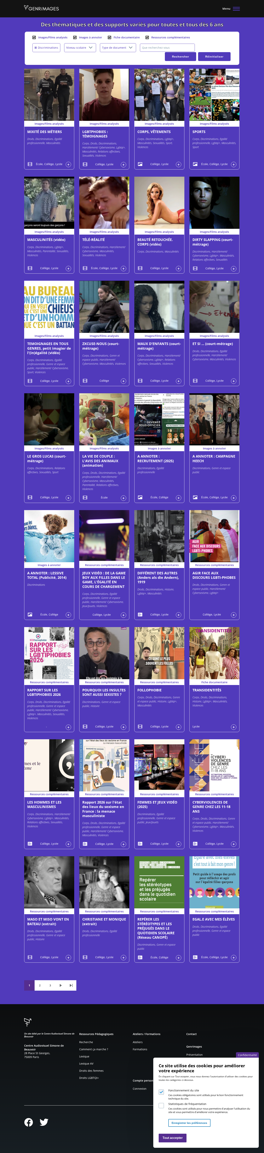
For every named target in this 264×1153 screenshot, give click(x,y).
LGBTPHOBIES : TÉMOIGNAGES (95, 133)
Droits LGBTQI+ (89, 1078)
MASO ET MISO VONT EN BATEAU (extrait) (48, 921)
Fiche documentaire (127, 37)
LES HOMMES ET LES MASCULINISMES (44, 804)
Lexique (84, 1056)
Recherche (86, 1042)
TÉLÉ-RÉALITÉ (93, 239)
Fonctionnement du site (183, 1090)
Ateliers (138, 1042)
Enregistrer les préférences (189, 1122)
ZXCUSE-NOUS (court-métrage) (100, 345)
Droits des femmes (91, 1070)
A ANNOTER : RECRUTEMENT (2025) (155, 458)
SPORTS (198, 131)
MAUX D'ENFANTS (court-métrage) (159, 345)
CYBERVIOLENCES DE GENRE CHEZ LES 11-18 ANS (211, 807)
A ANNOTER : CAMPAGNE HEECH (213, 458)
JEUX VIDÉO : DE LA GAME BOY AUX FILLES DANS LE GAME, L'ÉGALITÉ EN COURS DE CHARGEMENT (104, 580)
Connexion (139, 1088)
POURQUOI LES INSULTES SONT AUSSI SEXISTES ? (104, 692)
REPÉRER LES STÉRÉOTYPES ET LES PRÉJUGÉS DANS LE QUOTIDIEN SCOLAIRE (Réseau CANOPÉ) (156, 928)
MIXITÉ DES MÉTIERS (44, 131)
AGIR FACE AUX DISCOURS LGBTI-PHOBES (214, 575)
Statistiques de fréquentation (187, 1104)
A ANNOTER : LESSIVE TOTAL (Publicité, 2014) (46, 575)
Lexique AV (86, 1063)
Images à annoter (90, 37)
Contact (191, 1034)
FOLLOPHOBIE (149, 690)
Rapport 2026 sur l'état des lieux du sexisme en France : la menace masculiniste (103, 809)
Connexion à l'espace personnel (68, 164)
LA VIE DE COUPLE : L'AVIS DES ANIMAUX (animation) (100, 461)
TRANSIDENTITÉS (206, 690)
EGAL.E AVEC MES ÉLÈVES (213, 919)
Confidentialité (247, 1055)
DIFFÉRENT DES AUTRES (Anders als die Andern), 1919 (158, 577)
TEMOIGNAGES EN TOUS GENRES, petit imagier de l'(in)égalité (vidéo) (49, 348)
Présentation (194, 1054)
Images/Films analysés (52, 37)
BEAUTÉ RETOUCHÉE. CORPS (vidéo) (155, 241)
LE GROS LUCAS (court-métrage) (46, 458)
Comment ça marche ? (93, 1049)
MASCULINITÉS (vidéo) (46, 239)
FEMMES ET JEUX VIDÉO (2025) (157, 804)
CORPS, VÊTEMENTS (154, 131)
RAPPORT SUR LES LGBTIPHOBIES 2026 (44, 692)
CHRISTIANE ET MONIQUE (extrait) (104, 921)
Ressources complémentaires (170, 37)
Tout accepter (173, 1138)
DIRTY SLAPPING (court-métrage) (212, 241)
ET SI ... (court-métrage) (212, 343)
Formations (140, 1049)
